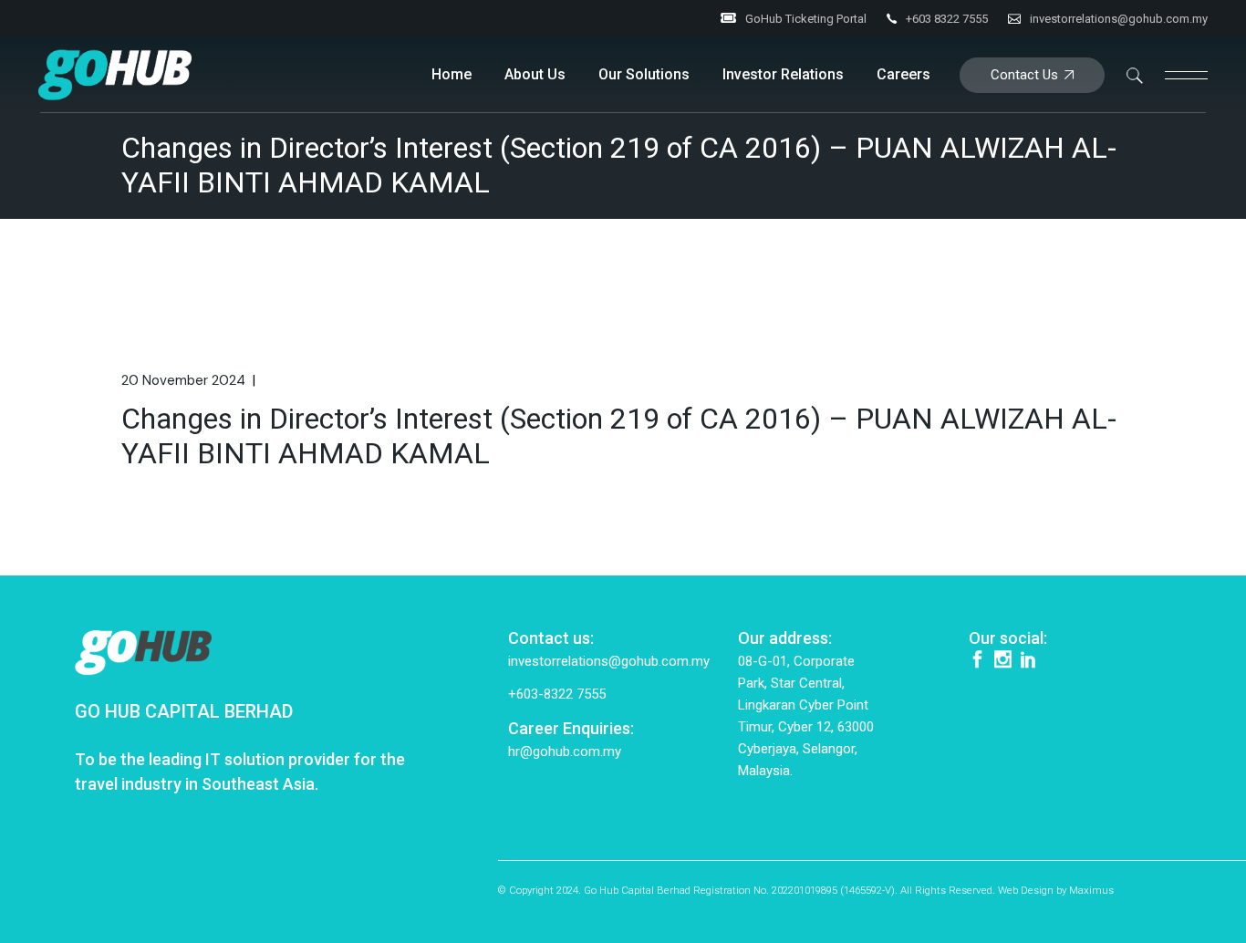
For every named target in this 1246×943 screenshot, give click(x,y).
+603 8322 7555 (947, 19)
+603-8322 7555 (557, 694)
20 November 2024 (183, 380)
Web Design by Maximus (1056, 890)
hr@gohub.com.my (564, 751)
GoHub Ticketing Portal (806, 19)
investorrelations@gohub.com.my (1119, 19)
